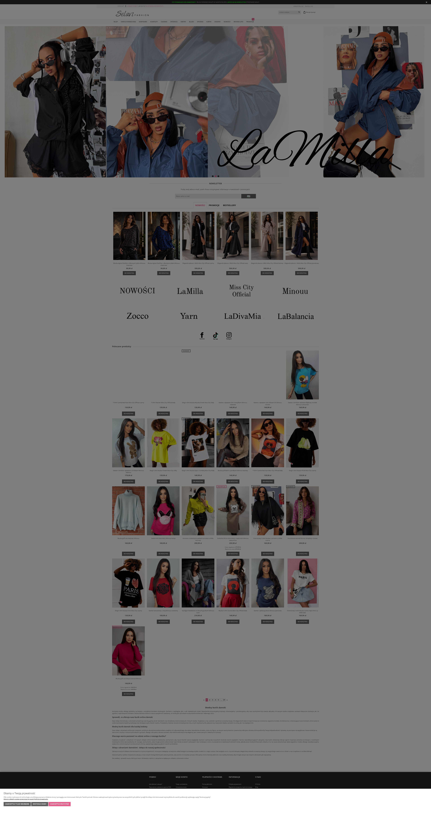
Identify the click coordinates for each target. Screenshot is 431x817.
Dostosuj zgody (39, 804)
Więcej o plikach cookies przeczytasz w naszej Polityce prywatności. (26, 799)
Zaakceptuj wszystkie (59, 804)
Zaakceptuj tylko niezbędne (17, 804)
